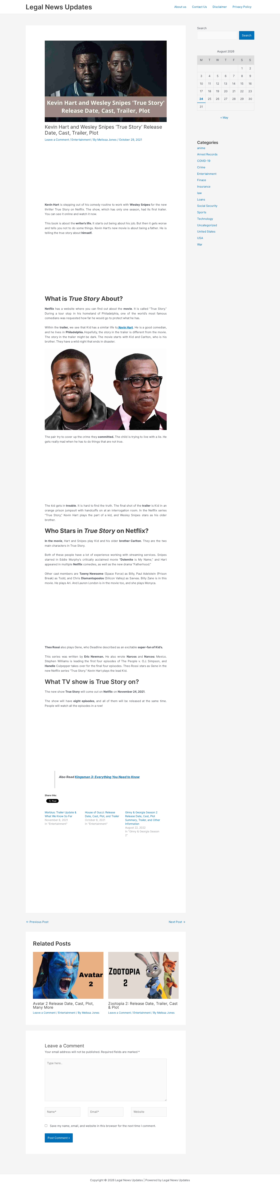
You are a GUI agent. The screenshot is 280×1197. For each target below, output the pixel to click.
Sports (201, 212)
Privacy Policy (242, 7)
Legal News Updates (59, 7)
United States (206, 231)
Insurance (203, 186)
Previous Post (37, 922)
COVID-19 (203, 161)
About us (180, 7)
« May (224, 117)
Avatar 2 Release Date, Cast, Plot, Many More (63, 1005)
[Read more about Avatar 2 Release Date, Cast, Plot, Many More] (68, 975)
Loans (201, 199)
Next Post (177, 922)
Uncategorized (207, 225)
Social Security (207, 206)
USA (200, 238)
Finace (201, 180)
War (199, 244)
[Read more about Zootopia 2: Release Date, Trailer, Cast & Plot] (143, 975)
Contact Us (199, 7)
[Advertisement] (106, 174)
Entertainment (81, 139)
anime (201, 148)
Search (202, 28)
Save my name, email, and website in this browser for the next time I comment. (103, 1126)
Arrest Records (207, 154)
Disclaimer (220, 7)
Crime (201, 167)
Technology (205, 219)
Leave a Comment (57, 139)
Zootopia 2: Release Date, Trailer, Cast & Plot (143, 1005)
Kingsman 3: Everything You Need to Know (107, 777)
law (199, 193)
